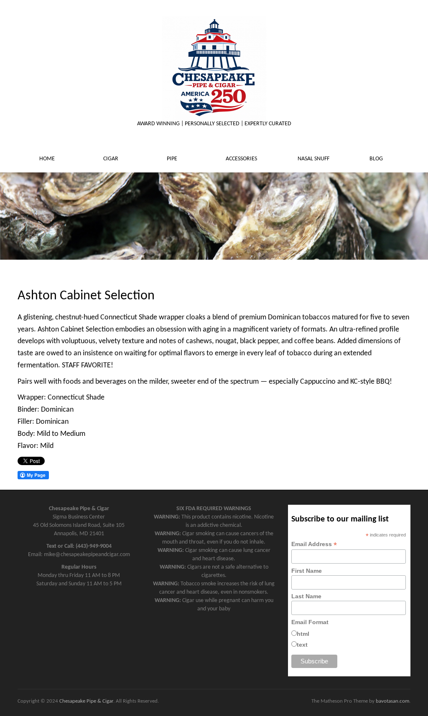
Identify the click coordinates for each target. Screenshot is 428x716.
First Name (306, 570)
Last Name (306, 596)
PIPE (172, 159)
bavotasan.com (392, 701)
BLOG (376, 159)
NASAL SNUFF (314, 159)
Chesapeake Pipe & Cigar (86, 701)
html (303, 633)
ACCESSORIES (242, 159)
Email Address (314, 544)
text (302, 644)
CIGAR (111, 159)
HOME (47, 159)
